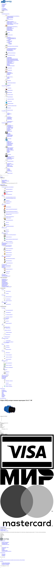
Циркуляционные (10, 90)
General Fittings (4, 390)
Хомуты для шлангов (10, 24)
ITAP (3, 393)
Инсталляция (9, 138)
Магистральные (9, 92)
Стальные (8, 169)
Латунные (10, 43)
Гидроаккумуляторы (10, 103)
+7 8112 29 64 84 (4, 9)
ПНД (8, 18)
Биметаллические (9, 117)
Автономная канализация (10, 65)
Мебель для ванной (10, 147)
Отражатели (9, 154)
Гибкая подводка (9, 22)
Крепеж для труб (9, 76)
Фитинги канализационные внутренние (13, 60)
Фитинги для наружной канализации (12, 58)
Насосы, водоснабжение (5, 542)
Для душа (8, 128)
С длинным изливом (10, 127)
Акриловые (8, 170)
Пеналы (8, 150)
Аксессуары (9, 163)
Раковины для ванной (10, 156)
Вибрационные (9, 101)
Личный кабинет (2, 552)
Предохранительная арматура (11, 48)
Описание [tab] (1, 530)
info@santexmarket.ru (6, 563)
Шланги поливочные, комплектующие (12, 23)
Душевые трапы (9, 62)
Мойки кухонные (9, 173)
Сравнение (3, 554)
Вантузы (8, 64)
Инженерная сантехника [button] (5, 13)
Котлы (3, 289)
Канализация (9, 57)
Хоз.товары (3, 274)
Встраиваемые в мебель (10, 158)
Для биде (8, 130)
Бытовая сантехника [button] (5, 122)
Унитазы (8, 133)
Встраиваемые (9, 129)
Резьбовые (8, 42)
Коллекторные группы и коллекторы (12, 46)
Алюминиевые (9, 118)
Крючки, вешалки (9, 165)
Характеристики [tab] (5, 530)
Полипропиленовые (10, 16)
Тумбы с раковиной (10, 148)
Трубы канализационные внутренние (12, 59)
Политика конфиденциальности (6, 551)
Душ (8, 140)
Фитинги (3, 195)
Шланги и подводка (10, 21)
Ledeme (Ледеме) (4, 391)
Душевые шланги (9, 145)
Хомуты (8, 78)
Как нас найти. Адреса (5, 547)
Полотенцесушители (10, 161)
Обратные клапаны (10, 30)
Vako (2, 392)
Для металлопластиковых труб (11, 38)
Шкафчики (8, 151)
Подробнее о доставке (3, 529)
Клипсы (8, 77)
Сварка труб (9, 73)
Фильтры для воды (4, 284)
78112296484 (4, 8)
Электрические (9, 113)
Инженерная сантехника (5, 544)
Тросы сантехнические (10, 63)
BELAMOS (3, 395)
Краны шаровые (9, 27)
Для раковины (9, 126)
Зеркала (8, 152)
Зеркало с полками (9, 149)
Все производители (3, 398)
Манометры (9, 80)
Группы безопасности (10, 50)
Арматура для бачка (10, 135)
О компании (4, 4)
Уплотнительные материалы (11, 82)
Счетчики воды (4, 264)
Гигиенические (9, 144)
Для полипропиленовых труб (11, 37)
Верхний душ (9, 142)
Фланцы (8, 32)
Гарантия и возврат (5, 550)
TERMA (3, 394)
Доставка (3, 6)
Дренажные (9, 107)
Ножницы (8, 74)
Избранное (3, 555)
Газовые (8, 114)
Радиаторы (9, 116)
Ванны (8, 168)
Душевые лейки (9, 141)
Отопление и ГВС (4, 543)
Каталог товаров (2, 184)
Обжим (10, 39)
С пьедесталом (9, 157)
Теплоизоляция (4, 243)
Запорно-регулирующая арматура (12, 26)
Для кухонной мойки (10, 125)
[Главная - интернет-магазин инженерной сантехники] (6, 2)
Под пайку (10, 41)
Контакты (3, 5)
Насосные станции (10, 94)
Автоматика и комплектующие (11, 105)
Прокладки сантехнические (11, 52)
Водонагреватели (10, 121)
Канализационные (10, 96)
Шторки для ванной (10, 166)
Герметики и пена (10, 34)
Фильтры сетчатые (9, 29)
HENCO (3, 396)
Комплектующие (9, 131)
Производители (2, 388)
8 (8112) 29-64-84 (6, 562)
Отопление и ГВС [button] (4, 110)
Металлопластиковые (10, 17)
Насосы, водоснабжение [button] (5, 85)
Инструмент (9, 72)
